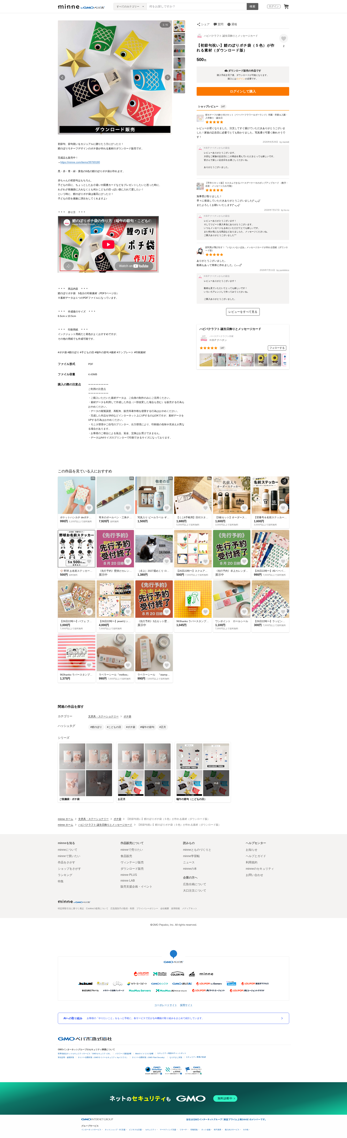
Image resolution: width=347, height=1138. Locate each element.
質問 (220, 24)
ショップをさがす (69, 868)
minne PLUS (129, 874)
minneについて (67, 849)
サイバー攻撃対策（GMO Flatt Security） (149, 1057)
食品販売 (126, 856)
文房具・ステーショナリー (103, 716)
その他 (245, 1130)
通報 (234, 24)
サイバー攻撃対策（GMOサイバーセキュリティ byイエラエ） (103, 1057)
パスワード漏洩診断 (123, 1054)
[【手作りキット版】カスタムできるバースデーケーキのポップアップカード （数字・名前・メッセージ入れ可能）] (243, 189)
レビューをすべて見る (242, 311)
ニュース (189, 862)
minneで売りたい (132, 849)
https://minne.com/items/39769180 (80, 162)
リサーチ (183, 1130)
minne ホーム (65, 818)
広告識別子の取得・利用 (122, 908)
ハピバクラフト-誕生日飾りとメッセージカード (231, 35)
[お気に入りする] (283, 38)
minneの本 (190, 868)
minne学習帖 (191, 856)
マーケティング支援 (168, 1130)
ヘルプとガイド (256, 856)
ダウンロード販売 (132, 868)
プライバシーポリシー (147, 908)
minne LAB (128, 880)
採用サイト (186, 1005)
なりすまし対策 (176, 1057)
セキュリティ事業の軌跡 (196, 1057)
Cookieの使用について (97, 908)
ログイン (274, 6)
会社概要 (164, 908)
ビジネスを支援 (135, 1130)
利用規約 (251, 862)
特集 (61, 881)
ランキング (65, 875)
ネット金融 (205, 1130)
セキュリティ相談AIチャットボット (171, 1053)
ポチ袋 (127, 716)
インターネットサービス (91, 1130)
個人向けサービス (232, 1130)
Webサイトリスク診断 (144, 1054)
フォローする (277, 347)
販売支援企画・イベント (136, 886)
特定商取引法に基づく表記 (71, 908)
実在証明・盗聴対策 (66, 1057)
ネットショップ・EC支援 (115, 1130)
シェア (205, 24)
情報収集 (194, 1130)
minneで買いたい (69, 856)
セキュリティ (150, 1130)
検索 (252, 6)
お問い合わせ (254, 875)
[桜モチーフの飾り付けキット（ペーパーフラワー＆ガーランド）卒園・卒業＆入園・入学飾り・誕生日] (243, 120)
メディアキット (189, 908)
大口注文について (194, 890)
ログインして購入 (243, 91)
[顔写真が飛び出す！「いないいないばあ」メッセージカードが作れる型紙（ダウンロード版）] (243, 253)
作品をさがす (66, 862)
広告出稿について (194, 884)
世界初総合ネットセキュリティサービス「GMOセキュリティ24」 (84, 1054)
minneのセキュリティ (260, 868)
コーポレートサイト (165, 1005)
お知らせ (251, 849)
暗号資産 (217, 1130)
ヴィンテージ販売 (132, 862)
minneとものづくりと (197, 849)
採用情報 (175, 908)
